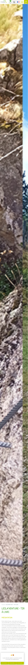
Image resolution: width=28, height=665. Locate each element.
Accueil (3, 604)
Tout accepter (20, 663)
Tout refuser (4, 663)
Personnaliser (12, 663)
